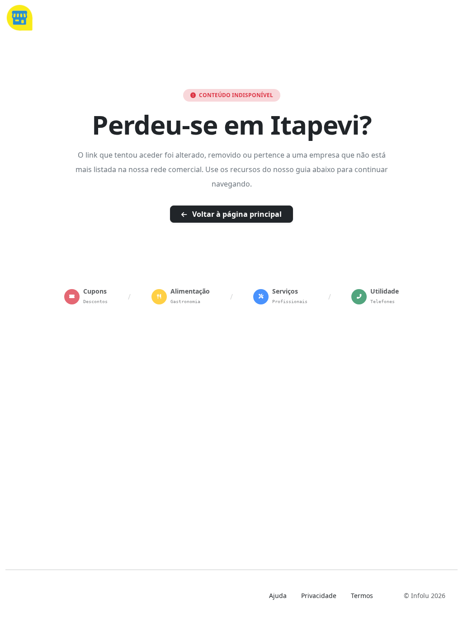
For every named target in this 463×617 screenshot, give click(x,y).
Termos (362, 595)
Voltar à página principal (236, 214)
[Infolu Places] (19, 17)
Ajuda (278, 595)
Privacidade (318, 595)
